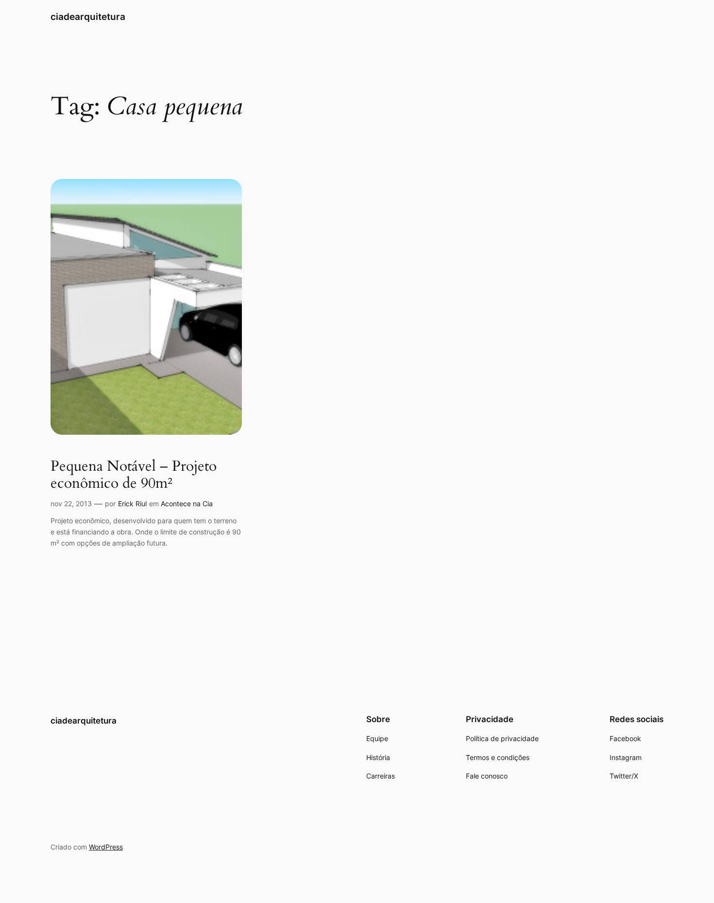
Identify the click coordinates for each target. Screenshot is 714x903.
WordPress (106, 847)
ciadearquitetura (88, 16)
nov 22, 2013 (71, 503)
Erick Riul (132, 503)
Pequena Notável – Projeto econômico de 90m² (134, 475)
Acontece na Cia (187, 503)
